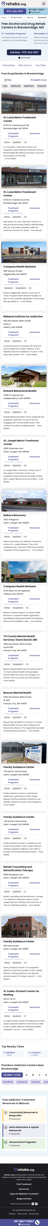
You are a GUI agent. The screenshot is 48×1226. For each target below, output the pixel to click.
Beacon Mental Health (17, 692)
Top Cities (40, 65)
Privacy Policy (34, 1214)
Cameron (22, 1081)
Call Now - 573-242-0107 (24, 52)
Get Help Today (24, 1220)
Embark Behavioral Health (20, 391)
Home (3, 17)
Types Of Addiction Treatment (24, 1194)
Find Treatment (24, 1184)
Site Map (12, 1214)
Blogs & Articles (24, 1198)
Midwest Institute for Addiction (23, 316)
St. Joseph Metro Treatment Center (21, 442)
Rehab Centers (16, 17)
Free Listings (8, 65)
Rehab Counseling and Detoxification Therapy (18, 868)
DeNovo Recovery (14, 515)
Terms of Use (22, 1214)
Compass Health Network (19, 266)
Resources (24, 1189)
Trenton (35, 1081)
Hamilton (8, 1081)
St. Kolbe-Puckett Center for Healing (21, 992)
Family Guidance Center (18, 767)
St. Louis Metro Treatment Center (19, 119)
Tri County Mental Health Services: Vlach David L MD (20, 637)
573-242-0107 (15, 11)
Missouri (30, 17)
